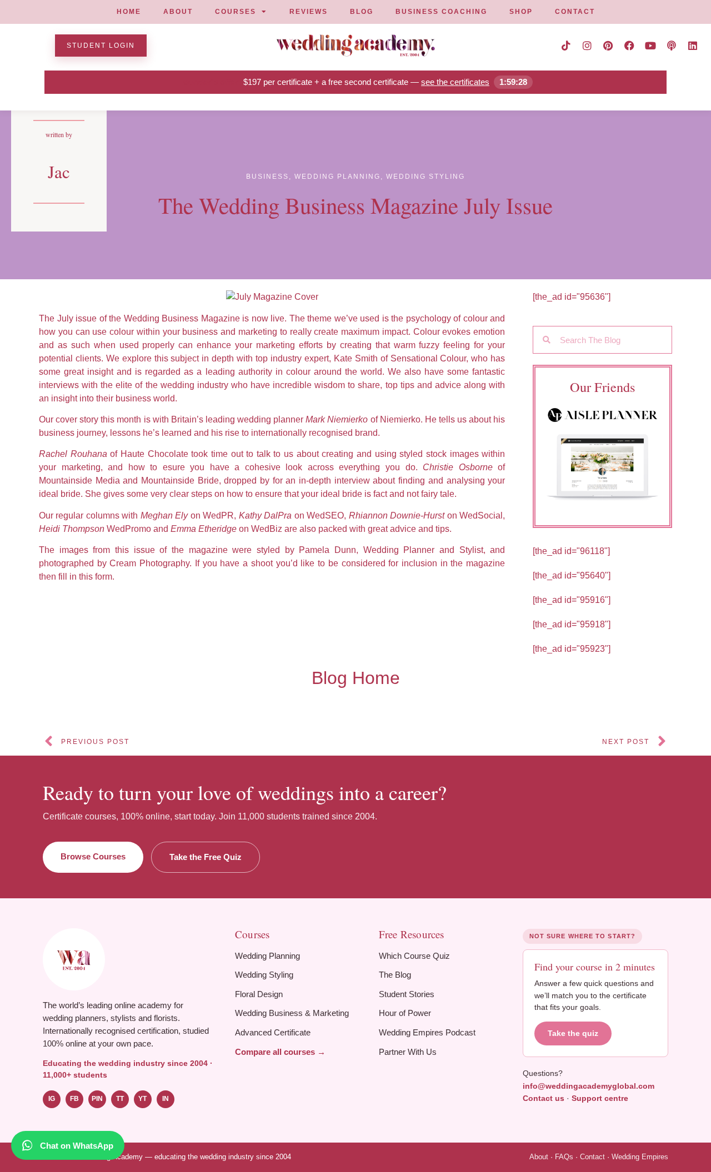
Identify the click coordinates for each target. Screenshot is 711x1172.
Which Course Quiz (414, 955)
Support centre (600, 1098)
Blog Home (356, 678)
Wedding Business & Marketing (292, 1013)
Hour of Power (405, 1013)
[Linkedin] (693, 46)
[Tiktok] (566, 46)
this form (95, 576)
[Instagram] (587, 46)
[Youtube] (650, 46)
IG (51, 1099)
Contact (592, 1157)
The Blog (395, 974)
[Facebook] (629, 46)
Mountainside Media (79, 480)
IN (165, 1099)
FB (74, 1099)
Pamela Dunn (327, 550)
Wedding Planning (267, 955)
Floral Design (259, 994)
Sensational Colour (428, 358)
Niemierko (400, 419)
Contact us (543, 1098)
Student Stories (406, 994)
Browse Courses (93, 856)
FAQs (564, 1157)
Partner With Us (408, 1052)
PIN (97, 1099)
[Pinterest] (608, 46)
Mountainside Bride (180, 480)
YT (142, 1099)
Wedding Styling (264, 974)
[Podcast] (672, 46)
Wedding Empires (640, 1157)
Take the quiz (573, 1033)
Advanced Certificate (273, 1032)
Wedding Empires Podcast (427, 1032)
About (538, 1157)
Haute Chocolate (154, 454)
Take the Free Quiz (205, 857)
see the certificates (455, 82)
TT (120, 1099)
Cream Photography (149, 563)
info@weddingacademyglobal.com (588, 1086)
